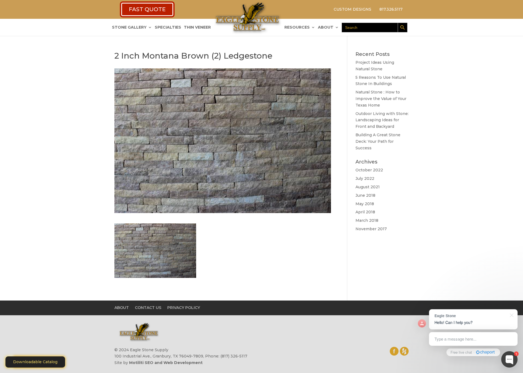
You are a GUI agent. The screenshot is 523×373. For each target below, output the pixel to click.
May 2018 (364, 203)
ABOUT (325, 27)
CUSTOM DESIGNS (352, 9)
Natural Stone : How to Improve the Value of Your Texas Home (380, 99)
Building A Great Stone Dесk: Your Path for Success (377, 141)
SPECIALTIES (168, 27)
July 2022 (364, 178)
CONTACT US (148, 307)
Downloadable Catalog (35, 361)
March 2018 (366, 220)
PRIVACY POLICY (183, 307)
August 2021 (367, 186)
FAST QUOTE (147, 9)
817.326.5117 (391, 9)
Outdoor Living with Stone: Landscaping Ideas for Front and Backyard (382, 120)
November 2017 (371, 228)
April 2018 (365, 212)
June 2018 (365, 195)
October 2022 (369, 170)
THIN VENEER (197, 27)
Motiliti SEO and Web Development (166, 362)
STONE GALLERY (129, 27)
